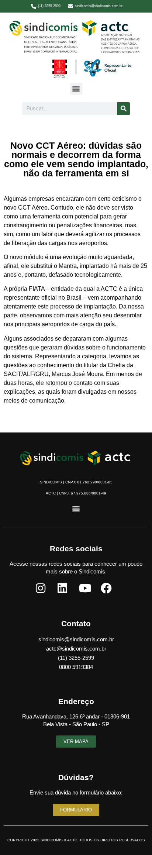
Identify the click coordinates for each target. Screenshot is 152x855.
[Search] (123, 108)
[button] (76, 89)
